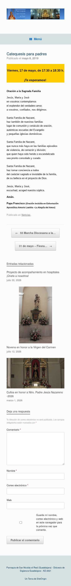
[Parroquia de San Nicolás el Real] (35, 14)
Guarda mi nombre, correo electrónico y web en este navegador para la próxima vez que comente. (49, 522)
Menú (38, 39)
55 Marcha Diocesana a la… (35, 233)
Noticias (26, 215)
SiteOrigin (41, 578)
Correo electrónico (17, 485)
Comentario (14, 429)
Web (9, 500)
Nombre (12, 470)
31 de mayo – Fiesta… (35, 246)
